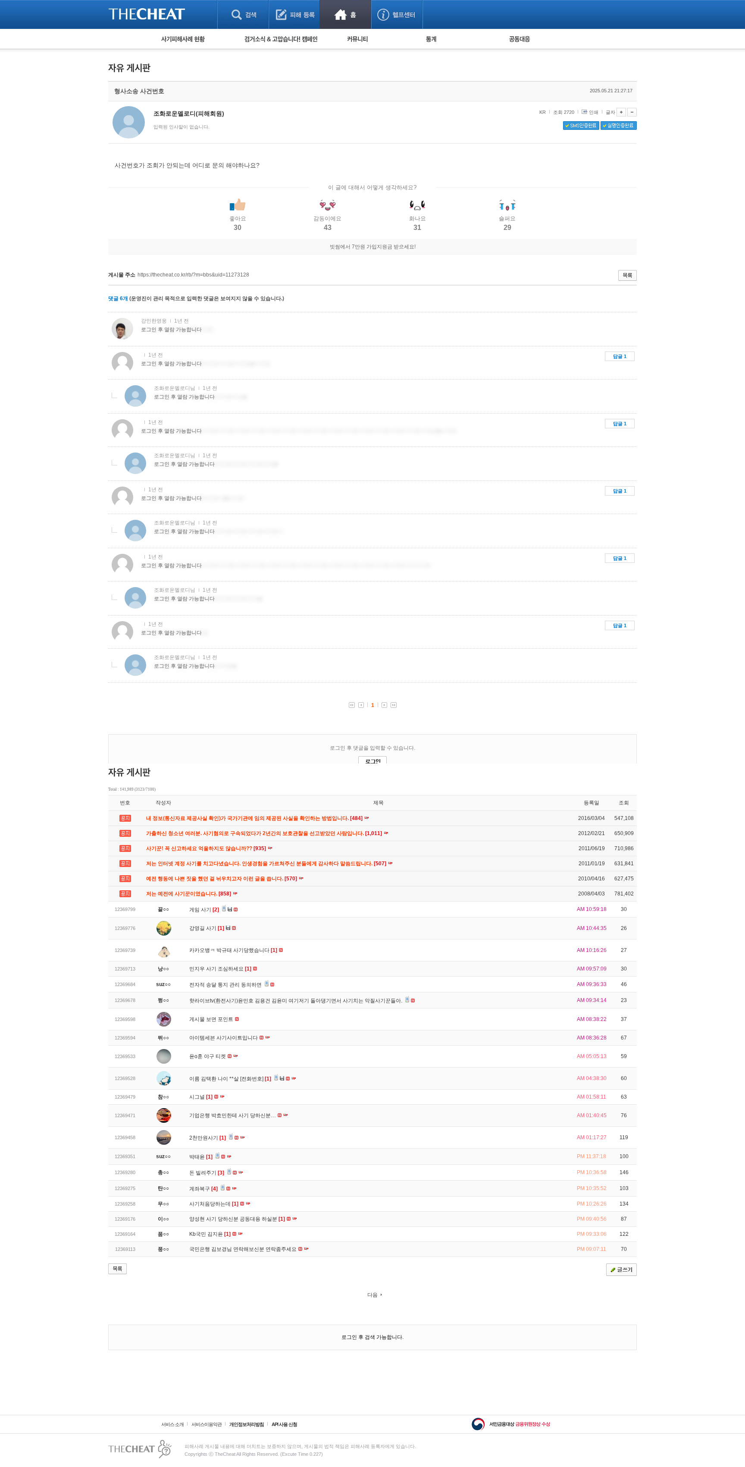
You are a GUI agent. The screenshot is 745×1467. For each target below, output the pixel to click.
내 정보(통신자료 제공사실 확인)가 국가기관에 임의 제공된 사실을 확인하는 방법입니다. (255, 818)
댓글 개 (118, 298)
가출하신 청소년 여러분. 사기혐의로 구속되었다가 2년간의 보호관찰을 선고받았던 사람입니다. (264, 833)
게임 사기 (204, 910)
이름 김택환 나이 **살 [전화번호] (230, 1079)
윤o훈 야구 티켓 (208, 1056)
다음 (372, 1295)
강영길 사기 (206, 928)
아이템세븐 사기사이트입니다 (224, 1038)
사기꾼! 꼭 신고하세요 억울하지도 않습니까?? (206, 848)
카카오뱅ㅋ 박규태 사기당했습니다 (233, 950)
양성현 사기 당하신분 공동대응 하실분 (237, 1219)
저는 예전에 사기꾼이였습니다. (189, 894)
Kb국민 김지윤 (210, 1234)
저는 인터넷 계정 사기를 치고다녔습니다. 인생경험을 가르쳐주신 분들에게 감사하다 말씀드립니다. (267, 864)
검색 (243, 14)
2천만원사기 (207, 1138)
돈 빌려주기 (206, 1173)
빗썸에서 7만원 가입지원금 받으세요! (373, 247)
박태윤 (201, 1157)
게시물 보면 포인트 (212, 1019)
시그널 (201, 1097)
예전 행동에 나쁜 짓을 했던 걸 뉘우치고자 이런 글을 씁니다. (222, 879)
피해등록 (294, 14)
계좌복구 (203, 1189)
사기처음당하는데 (213, 1204)
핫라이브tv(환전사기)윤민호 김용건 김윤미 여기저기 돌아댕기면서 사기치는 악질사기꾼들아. (296, 1001)
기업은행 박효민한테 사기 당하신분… (233, 1115)
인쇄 (593, 112)
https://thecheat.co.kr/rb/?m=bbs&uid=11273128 (193, 275)
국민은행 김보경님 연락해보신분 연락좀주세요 (243, 1249)
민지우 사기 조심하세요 (220, 969)
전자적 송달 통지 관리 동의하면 (226, 985)
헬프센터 (397, 14)
